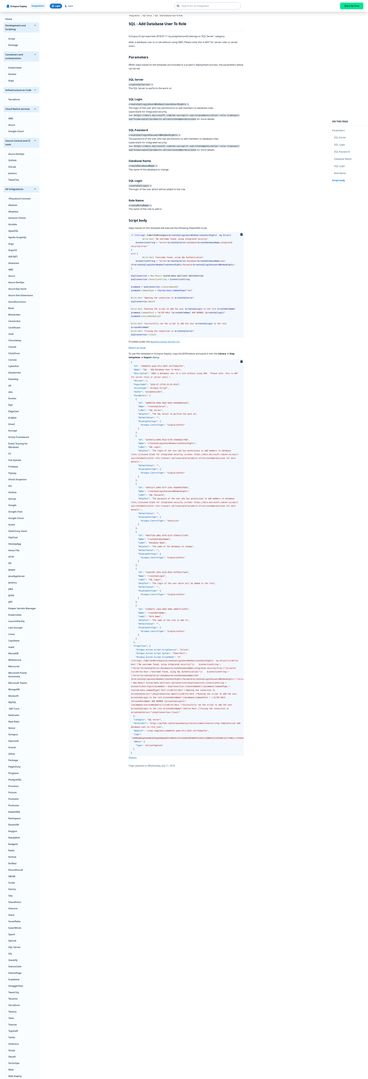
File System (14, 460)
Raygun (12, 831)
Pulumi (12, 792)
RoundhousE (15, 869)
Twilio (11, 1037)
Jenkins (12, 173)
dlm (10, 392)
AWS (10, 118)
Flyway (12, 473)
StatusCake (14, 966)
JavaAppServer (16, 576)
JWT (10, 601)
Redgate (13, 844)
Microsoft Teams (17, 683)
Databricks (14, 372)
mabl (11, 647)
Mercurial (13, 666)
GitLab (12, 166)
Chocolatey (14, 340)
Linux (11, 634)
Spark (11, 934)
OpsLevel (13, 741)
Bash (11, 308)
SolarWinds (14, 927)
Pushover (13, 805)
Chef (11, 334)
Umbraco (13, 1043)
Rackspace (14, 818)
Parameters (338, 130)
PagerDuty (14, 766)
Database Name (342, 158)
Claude (12, 346)
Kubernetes (15, 67)
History (133, 757)
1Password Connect (19, 198)
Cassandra (14, 321)
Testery (12, 1011)
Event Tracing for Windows (18, 445)
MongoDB (14, 689)
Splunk (12, 940)
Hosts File (13, 550)
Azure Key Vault (17, 288)
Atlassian (13, 263)
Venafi (12, 1056)
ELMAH (12, 417)
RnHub (12, 857)
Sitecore (13, 908)
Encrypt (12, 430)
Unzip (11, 1050)
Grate (11, 524)
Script (11, 38)
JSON (11, 595)
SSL (10, 953)
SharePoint (14, 902)
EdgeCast (13, 411)
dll (9, 385)
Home (8, 19)
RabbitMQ (14, 811)
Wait (11, 1069)
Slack (11, 915)
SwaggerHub (15, 985)
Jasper (11, 569)
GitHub (12, 160)
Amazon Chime (17, 218)
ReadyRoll (14, 837)
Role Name (340, 173)
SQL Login (339, 144)
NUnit (11, 728)
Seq (10, 895)
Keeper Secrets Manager (22, 608)
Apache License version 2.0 (164, 341)
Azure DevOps (16, 154)
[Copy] (241, 234)
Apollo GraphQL (17, 237)
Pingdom (13, 773)
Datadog (13, 379)
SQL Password (342, 151)
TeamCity (13, 179)
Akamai (12, 205)
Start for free (351, 5)
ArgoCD (12, 250)
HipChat (13, 537)
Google (12, 505)
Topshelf (13, 1031)
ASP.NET (13, 256)
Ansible (12, 224)
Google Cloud (16, 131)
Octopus (13, 734)
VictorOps (14, 1063)
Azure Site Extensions (20, 295)
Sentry (12, 889)
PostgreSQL (15, 779)
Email (11, 424)
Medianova (14, 659)
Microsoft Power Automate (17, 674)
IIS (9, 563)
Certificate (14, 327)
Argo (11, 80)
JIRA (10, 589)
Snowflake (14, 921)
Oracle (12, 747)
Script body (338, 180)
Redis (11, 850)
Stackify (13, 960)
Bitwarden (14, 314)
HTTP (11, 556)
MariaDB (13, 653)
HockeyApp (14, 543)
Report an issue (137, 347)
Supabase (13, 979)
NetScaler (13, 715)
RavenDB (13, 824)
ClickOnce (14, 353)
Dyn (10, 404)
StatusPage (14, 973)
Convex (12, 359)
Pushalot (13, 799)
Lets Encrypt (15, 627)
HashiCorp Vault (17, 531)
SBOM (11, 876)
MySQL (12, 702)
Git (10, 485)
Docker (12, 74)
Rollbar (12, 863)
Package (13, 45)
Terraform (14, 99)
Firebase (13, 466)
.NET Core (13, 708)
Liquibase (13, 640)
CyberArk (13, 366)
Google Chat (15, 511)
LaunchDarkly (16, 621)
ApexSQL (13, 230)
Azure (11, 125)
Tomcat (12, 1024)
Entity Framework (18, 437)
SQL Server (14, 947)
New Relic (14, 721)
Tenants (13, 998)
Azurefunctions (17, 301)
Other (11, 753)
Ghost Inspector (17, 479)
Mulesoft (13, 695)
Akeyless (13, 211)
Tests (11, 1018)
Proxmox (13, 786)
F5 (9, 453)
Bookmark (150, 56)
